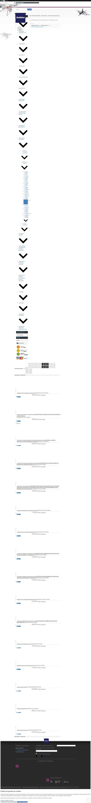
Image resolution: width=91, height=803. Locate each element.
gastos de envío (63, 787)
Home (30, 15)
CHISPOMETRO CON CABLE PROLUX (23, 486)
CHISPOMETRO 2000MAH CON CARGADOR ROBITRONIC (27, 510)
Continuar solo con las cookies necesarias (8, 801)
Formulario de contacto (22, 750)
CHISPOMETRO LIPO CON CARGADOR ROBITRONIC (26, 532)
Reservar (19, 396)
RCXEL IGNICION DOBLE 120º (22, 730)
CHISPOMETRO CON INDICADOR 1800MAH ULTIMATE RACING (28, 463)
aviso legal (42, 787)
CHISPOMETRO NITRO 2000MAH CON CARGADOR (26, 393)
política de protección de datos (52, 787)
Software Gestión (4, 787)
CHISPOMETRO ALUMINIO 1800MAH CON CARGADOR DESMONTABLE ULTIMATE (31, 440)
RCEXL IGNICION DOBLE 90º (22, 687)
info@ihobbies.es (20, 751)
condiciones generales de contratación (30, 787)
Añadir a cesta (19, 445)
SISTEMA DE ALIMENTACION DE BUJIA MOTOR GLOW (26, 621)
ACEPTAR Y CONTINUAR (22, 801)
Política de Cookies (17, 787)
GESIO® (10, 787)
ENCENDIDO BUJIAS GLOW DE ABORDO (24, 665)
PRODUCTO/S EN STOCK (37, 26)
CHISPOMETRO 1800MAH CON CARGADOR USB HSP (26, 576)
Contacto (19, 29)
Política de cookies (4, 800)
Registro (15, 1)
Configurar (11, 800)
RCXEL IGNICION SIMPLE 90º (22, 708)
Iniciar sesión (20, 1)
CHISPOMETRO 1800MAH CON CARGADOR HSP (25, 553)
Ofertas (19, 27)
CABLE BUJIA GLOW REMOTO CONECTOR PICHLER (26, 414)
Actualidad (20, 28)
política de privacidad (47, 753)
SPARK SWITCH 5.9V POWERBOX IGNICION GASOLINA (26, 599)
